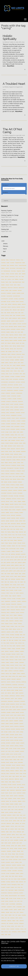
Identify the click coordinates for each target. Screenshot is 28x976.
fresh (19, 545)
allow (19, 312)
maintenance (3, 648)
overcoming (18, 681)
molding (7, 665)
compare (3, 393)
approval (13, 321)
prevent (22, 729)
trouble (14, 898)
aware (19, 332)
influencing (3, 612)
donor (13, 476)
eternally (6, 509)
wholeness (11, 923)
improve (12, 606)
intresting (20, 623)
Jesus (16, 276)
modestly (16, 662)
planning (7, 706)
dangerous (15, 437)
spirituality (3, 845)
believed (6, 337)
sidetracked (18, 831)
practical (19, 715)
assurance (24, 323)
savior (24, 815)
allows (16, 312)
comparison (7, 393)
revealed (7, 804)
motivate (12, 668)
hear (8, 581)
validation (3, 912)
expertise (3, 520)
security (10, 820)
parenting (8, 690)
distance (3, 473)
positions (10, 709)
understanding (19, 904)
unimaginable (19, 906)
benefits (24, 340)
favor (14, 529)
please (17, 706)
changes (16, 368)
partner (12, 690)
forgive (6, 543)
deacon (6, 440)
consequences (23, 418)
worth (6, 934)
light (12, 640)
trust (15, 901)
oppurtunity (3, 681)
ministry (23, 656)
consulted (8, 423)
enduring (3, 501)
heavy (15, 581)
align (5, 312)
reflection (17, 770)
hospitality (3, 590)
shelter (7, 831)
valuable (7, 912)
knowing (7, 634)
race (16, 756)
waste (16, 917)
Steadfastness (4, 287)
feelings (13, 531)
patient (17, 693)
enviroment (11, 507)
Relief (23, 282)
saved (21, 815)
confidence (16, 407)
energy (15, 501)
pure (6, 751)
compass (8, 395)
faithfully (18, 523)
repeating (22, 787)
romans (5, 809)
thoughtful (3, 887)
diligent (6, 462)
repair (18, 787)
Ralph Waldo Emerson (16, 282)
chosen (7, 373)
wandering (12, 917)
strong (17, 854)
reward (20, 804)
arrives (7, 323)
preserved (7, 726)
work (25, 928)
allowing (12, 312)
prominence (20, 737)
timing (19, 887)
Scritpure (7, 284)
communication (16, 387)
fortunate (19, 543)
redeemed (18, 765)
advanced (24, 304)
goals (25, 559)
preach (7, 720)
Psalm (10, 282)
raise (23, 756)
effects (22, 479)
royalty (9, 809)
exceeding (16, 512)
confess (11, 407)
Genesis (7, 268)
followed (6, 537)
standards (24, 845)
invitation (12, 626)
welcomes (21, 920)
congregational (13, 415)
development (9, 459)
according (16, 298)
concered (3, 404)
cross (19, 434)
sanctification (3, 815)
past (6, 693)
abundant (20, 290)
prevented (13, 729)
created (14, 432)
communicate (9, 387)
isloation (10, 629)
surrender (9, 870)
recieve (15, 762)
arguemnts (21, 321)
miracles (3, 659)
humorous (3, 593)
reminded (9, 784)
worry (10, 931)
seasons (24, 817)
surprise (16, 867)
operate (20, 676)
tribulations (22, 895)
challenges (3, 368)
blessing (11, 348)
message (3, 656)
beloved (11, 340)
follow (22, 537)
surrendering (3, 870)
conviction (22, 426)
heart (6, 581)
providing (23, 748)
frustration (9, 551)
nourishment (15, 670)
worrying (6, 931)
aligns (2, 312)
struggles (12, 856)
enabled (24, 490)
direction (14, 462)
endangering (8, 498)
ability (10, 290)
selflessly (17, 823)
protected (12, 745)
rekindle (6, 779)
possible (13, 712)
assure (6, 326)
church (10, 373)
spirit (16, 845)
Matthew (17, 279)
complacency (3, 398)
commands (18, 382)
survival (7, 873)
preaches (3, 720)
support (23, 865)
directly (18, 462)
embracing (12, 484)
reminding (19, 784)
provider (10, 748)
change (20, 368)
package (20, 687)
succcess (24, 859)
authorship (3, 332)
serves (16, 826)
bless (15, 348)
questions (9, 756)
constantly (23, 420)
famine (16, 526)
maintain (23, 645)
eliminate (10, 482)
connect (13, 418)
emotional (3, 487)
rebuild (7, 762)
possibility (9, 712)
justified (16, 631)
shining (14, 831)
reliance (6, 781)
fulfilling (13, 551)
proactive (3, 734)
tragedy (16, 890)
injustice (17, 612)
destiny (11, 454)
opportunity (3, 679)
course (10, 432)
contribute (3, 426)
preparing (11, 723)
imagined (14, 595)
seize (24, 820)
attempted (11, 326)
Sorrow (15, 284)
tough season (11, 890)
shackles (12, 829)
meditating (17, 651)
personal (7, 704)
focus (2, 537)
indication (24, 606)
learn (20, 637)
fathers (5, 529)
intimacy (11, 623)
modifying (3, 665)
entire (2, 507)
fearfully (17, 529)
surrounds (3, 873)
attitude (24, 326)
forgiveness (20, 540)
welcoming (3, 923)
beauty (7, 334)
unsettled (6, 909)
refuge (21, 773)
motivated (7, 668)
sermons (12, 826)
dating (2, 440)
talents (16, 876)
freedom (13, 545)
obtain (6, 676)
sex (8, 829)
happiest (16, 573)
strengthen (9, 851)
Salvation (3, 284)
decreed (7, 443)
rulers (12, 809)
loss (23, 643)
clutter (2, 376)
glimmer (11, 559)
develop (14, 459)
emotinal (21, 484)
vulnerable (24, 915)
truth (21, 901)
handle (8, 573)
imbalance (19, 595)
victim (17, 912)
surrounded (14, 870)
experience (22, 518)
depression (13, 448)
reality (18, 759)
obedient (3, 673)
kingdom (3, 634)
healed (15, 576)
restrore (7, 801)
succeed (3, 862)
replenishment (18, 790)
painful (24, 687)
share (19, 829)
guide (14, 570)
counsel (2, 432)
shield (10, 831)
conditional (21, 404)
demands (19, 445)
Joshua (2, 279)
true (22, 898)
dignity (2, 462)
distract (21, 473)
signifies (13, 834)
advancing (14, 307)
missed (15, 659)
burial (22, 357)
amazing (7, 315)
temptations (23, 879)
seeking (14, 820)
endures (19, 498)
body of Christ (19, 348)
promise (12, 740)
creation (21, 432)
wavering (20, 917)
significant (9, 834)
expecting (13, 518)
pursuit (19, 754)
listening (24, 640)
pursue (11, 754)
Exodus (16, 265)
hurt (14, 593)
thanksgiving (14, 884)
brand (13, 351)
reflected (3, 770)
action (6, 304)
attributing (3, 329)
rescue (14, 792)
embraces (3, 484)
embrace (8, 484)
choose (22, 370)
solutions (18, 837)
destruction (3, 457)
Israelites (23, 273)
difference (18, 459)
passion (2, 693)
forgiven (2, 543)
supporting (19, 865)
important (3, 604)
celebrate (18, 365)
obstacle (2, 676)
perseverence (17, 701)
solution (22, 837)
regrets (10, 776)
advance (9, 307)
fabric (24, 520)
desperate (18, 451)
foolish (5, 540)
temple (18, 879)
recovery (13, 765)
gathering (13, 554)
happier (12, 573)
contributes (23, 423)
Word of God (10, 287)
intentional (16, 618)
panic (5, 690)
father (8, 529)
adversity (23, 307)
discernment (7, 465)
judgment (8, 631)
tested (17, 881)
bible (23, 343)
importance (24, 601)
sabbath (2, 812)
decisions (18, 440)
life (7, 640)
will (5, 926)
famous (20, 526)
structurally (21, 854)
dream (24, 476)
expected (8, 518)
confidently (21, 407)
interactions (11, 620)
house (7, 590)
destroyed (16, 454)
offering (13, 676)
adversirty (18, 307)
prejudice (11, 720)
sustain (2, 876)
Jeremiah (6, 276)
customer (10, 437)
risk (18, 806)
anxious (6, 318)
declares (3, 443)
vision (13, 915)
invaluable (3, 626)
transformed (10, 892)
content (18, 423)
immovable (18, 598)
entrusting (6, 507)
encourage (16, 495)
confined (7, 409)
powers (11, 715)
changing (3, 370)
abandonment (21, 287)
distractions (12, 473)
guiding (18, 570)
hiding (2, 584)
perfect (2, 698)
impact (2, 601)
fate (2, 529)
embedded (14, 482)
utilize (23, 909)
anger (14, 315)
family (13, 526)
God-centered (12, 268)
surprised (7, 867)
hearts (2, 581)
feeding (9, 531)
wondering (17, 928)
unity (2, 909)
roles (2, 809)
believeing (11, 337)
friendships (23, 545)
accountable (3, 301)
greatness (17, 565)
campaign (12, 359)
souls (6, 840)
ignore (2, 595)
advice (2, 309)
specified (14, 842)
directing (10, 462)
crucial (22, 434)
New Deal (21, 279)
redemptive (13, 767)
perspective (12, 704)
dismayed (7, 470)
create (18, 432)
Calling (7, 259)
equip (2, 509)
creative (2, 434)
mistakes (3, 662)
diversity (3, 476)
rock (24, 806)
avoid (16, 332)
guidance (11, 570)
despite (2, 454)
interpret (6, 623)
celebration (23, 365)
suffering (17, 862)
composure (8, 401)
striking (2, 854)
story (8, 848)
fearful (21, 529)
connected (19, 415)
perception (6, 695)
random (2, 759)
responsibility (21, 795)
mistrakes (12, 662)
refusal (24, 773)
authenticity (13, 329)
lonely (16, 643)
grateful (24, 562)
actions (2, 304)
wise (16, 926)
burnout (2, 359)
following (18, 537)
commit (20, 384)
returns (23, 801)
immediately (3, 598)
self (20, 823)
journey (18, 629)
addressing (14, 304)
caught (14, 365)
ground (9, 568)
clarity (24, 373)
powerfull (3, 715)
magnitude (18, 645)
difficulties (23, 459)
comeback (12, 376)
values (11, 912)
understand (3, 906)
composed (3, 401)
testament (13, 881)
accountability (21, 298)
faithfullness (13, 523)
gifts (23, 556)
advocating (7, 309)
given (2, 559)
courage (6, 432)
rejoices (24, 776)
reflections (12, 770)
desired (6, 451)
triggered (3, 898)
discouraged (3, 468)
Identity (16, 273)
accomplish (11, 298)
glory (22, 559)
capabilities (17, 359)
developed (3, 459)
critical (16, 434)
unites (23, 906)
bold (6, 351)
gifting (20, 556)
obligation (14, 673)
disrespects (18, 470)
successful (7, 862)
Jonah (22, 276)
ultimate (3, 904)
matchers (7, 651)
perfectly (22, 695)
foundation (9, 545)
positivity (19, 709)
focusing (24, 534)
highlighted (7, 584)
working (21, 928)
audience (8, 329)
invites (16, 626)
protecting (17, 745)
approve (17, 321)
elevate (5, 482)
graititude (20, 562)
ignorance (21, 593)
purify (9, 751)
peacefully (21, 693)
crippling (12, 434)
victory (2, 915)
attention (15, 326)
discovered (22, 468)
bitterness (7, 345)
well (7, 923)
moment (16, 665)
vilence (6, 915)
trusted (2, 901)
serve (19, 826)
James (2, 276)
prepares (3, 723)
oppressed (13, 679)
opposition (9, 679)
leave (23, 637)
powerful (7, 715)
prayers (13, 718)
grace (16, 562)
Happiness (19, 271)
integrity (15, 615)
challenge (8, 368)
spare (25, 840)
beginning (11, 334)
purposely (22, 751)
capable (2, 362)
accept (22, 293)
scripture (6, 817)
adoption (19, 304)
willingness (21, 923)
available (8, 332)
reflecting (7, 770)
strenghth (20, 848)
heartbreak (13, 579)
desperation (23, 451)
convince (7, 429)
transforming (15, 892)
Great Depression (6, 271)
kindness (21, 631)
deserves (22, 448)
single (20, 834)
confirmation (16, 409)
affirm (11, 309)
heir (18, 581)
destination (7, 454)
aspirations (14, 323)
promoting (3, 742)
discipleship (13, 465)
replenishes (12, 790)
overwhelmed (21, 684)
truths (18, 901)
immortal (13, 598)
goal (2, 562)
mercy (21, 654)
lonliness (20, 643)
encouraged (20, 493)
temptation (3, 881)
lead (14, 637)
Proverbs (3, 282)
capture (15, 362)
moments (12, 665)
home (11, 584)
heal (9, 579)
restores (18, 798)
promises (7, 740)
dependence (3, 448)
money (20, 665)
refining (21, 767)
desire (14, 451)
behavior (20, 334)
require (6, 792)
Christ (22, 259)
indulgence (3, 609)
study (7, 859)
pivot (21, 704)
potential (17, 712)
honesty (14, 584)
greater (12, 565)
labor (24, 634)
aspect (10, 323)
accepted (14, 293)
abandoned (15, 287)
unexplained (9, 906)
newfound (10, 670)
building (2, 357)
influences (18, 609)
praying (20, 718)
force (8, 540)
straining (11, 848)
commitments (4, 384)
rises (16, 806)
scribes (2, 817)
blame (10, 345)
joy (21, 629)
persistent (3, 704)
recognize (3, 765)
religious (13, 781)
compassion (3, 395)
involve (6, 629)
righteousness (4, 806)
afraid (18, 309)
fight (25, 531)
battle (22, 332)
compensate (13, 395)
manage (13, 648)
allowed (8, 312)
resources (3, 795)
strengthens (3, 851)
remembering (4, 784)
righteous (10, 806)
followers (10, 537)
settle (6, 829)
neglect (6, 670)
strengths (14, 851)
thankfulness (3, 884)
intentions (21, 618)
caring (8, 365)
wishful (19, 926)
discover (2, 470)
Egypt (8, 265)
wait (6, 917)
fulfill (21, 551)
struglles (3, 859)
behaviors (16, 334)
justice (12, 631)
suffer (20, 862)
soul (8, 840)
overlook (2, 684)
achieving (21, 301)
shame (16, 829)
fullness (2, 554)
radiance (19, 756)
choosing (3, 373)
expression (12, 520)
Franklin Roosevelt (22, 265)
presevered (21, 726)
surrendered (20, 867)
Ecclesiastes (3, 265)
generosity (23, 554)
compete (18, 395)
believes (23, 337)
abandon (3, 290)
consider (8, 420)
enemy (11, 501)
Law (6, 279)
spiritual (12, 845)
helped (21, 581)
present (2, 726)
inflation (8, 609)
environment (17, 507)
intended (3, 618)
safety (19, 812)
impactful (23, 598)
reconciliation (8, 765)
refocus (7, 773)
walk (8, 917)
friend (7, 548)
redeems (23, 765)
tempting (8, 881)
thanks (18, 884)
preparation (16, 720)
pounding (22, 712)
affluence (15, 309)
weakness (9, 920)
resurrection (14, 801)
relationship (17, 779)
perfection (18, 695)
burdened (10, 357)
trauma (2, 895)
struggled (8, 856)
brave (20, 351)
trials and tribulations (13, 895)
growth (20, 568)
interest (20, 620)
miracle (6, 659)
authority (23, 329)
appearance (14, 318)
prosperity (22, 742)
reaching (6, 759)
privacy (14, 731)
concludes (16, 404)
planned (2, 706)
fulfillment (17, 551)
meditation (22, 651)
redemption (7, 767)
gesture (16, 556)
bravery (17, 351)
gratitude (8, 565)
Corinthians (3, 262)
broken (23, 354)
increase (16, 606)
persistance (22, 701)
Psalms (6, 282)
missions (20, 659)
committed (16, 384)
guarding (3, 570)
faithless (6, 526)
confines (11, 409)
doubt (16, 476)
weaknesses (3, 920)
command (23, 382)
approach (8, 321)
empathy (16, 487)
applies (19, 318)
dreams (20, 476)
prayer (17, 718)
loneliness (12, 643)
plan (10, 706)
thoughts (8, 887)
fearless (2, 531)
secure (6, 820)
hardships (3, 576)
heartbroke (18, 579)
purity (13, 751)
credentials (7, 434)
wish (22, 926)
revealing (11, 804)
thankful (9, 884)
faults (11, 529)
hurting (11, 593)
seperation (8, 826)
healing (19, 576)
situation (7, 837)
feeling (16, 531)
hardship (7, 576)
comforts (3, 379)
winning (8, 926)
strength (18, 851)
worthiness (23, 931)
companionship (10, 390)
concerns (7, 404)
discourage (16, 468)
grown (17, 568)
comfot (10, 379)
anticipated (18, 315)
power (15, 715)
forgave (15, 540)
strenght (24, 848)
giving (8, 559)
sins (2, 837)
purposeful (17, 751)
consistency (13, 420)
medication (11, 651)
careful (22, 362)
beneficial (15, 340)
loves (5, 645)
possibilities (3, 712)
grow (24, 568)
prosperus (3, 745)
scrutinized (11, 817)
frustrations (3, 551)
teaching (3, 879)
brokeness (13, 354)
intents (7, 620)
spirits (20, 842)
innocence (22, 612)
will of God (16, 923)
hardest (23, 573)
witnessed (3, 928)
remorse (6, 787)
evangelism (18, 509)
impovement (13, 604)
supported (14, 865)
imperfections (7, 601)
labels (21, 634)
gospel (12, 562)
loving (10, 645)
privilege (21, 731)
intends (11, 618)
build (6, 357)
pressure (3, 729)
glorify (15, 559)
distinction (7, 473)
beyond (17, 343)
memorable (8, 654)
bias (20, 343)
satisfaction (9, 815)
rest (10, 801)
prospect (18, 742)
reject (21, 776)
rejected (17, 776)
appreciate (23, 318)
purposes (3, 754)
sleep (11, 837)
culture (2, 437)
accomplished (9, 296)
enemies (7, 501)
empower (15, 490)
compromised (14, 401)
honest (18, 584)
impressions (19, 604)
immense (9, 598)
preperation (16, 723)
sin (4, 837)
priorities (10, 731)
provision (3, 751)
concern (11, 404)
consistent (18, 420)
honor (6, 587)
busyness (7, 359)
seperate (3, 826)
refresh (17, 773)
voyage (19, 915)
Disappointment (18, 262)
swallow (6, 876)
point (7, 709)
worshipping (14, 931)
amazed (2, 315)
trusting (6, 901)
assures (2, 326)
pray (24, 718)
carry (11, 365)
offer (17, 676)
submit (19, 859)
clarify (21, 373)
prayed (9, 718)
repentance (3, 790)
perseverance (10, 701)
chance (12, 368)
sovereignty (16, 840)
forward (23, 543)
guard (7, 570)
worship (19, 931)
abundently (3, 293)
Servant (11, 284)
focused (20, 534)
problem (7, 734)
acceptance (9, 293)
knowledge (17, 634)
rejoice (2, 779)
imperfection (13, 601)
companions (16, 390)
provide (18, 748)
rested (2, 798)
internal (2, 623)
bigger (2, 345)
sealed (16, 817)
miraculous (11, 659)
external (20, 520)
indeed (20, 606)
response (16, 795)
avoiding (12, 332)
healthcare (23, 576)
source (11, 840)
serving (2, 829)
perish (16, 698)
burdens (14, 357)
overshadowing (8, 684)
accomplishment (4, 298)
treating (6, 895)
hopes (17, 587)
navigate (23, 668)
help (25, 581)
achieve (17, 301)
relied (10, 781)
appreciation (3, 321)
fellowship (21, 531)
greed (21, 565)
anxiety (2, 318)
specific (9, 842)
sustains (21, 873)
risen (13, 806)
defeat (24, 443)
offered (10, 676)
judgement (3, 631)
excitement (3, 515)
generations (18, 554)
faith (10, 526)
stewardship (3, 848)
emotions (8, 487)
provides (14, 748)
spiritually (8, 845)
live (2, 643)
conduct (2, 407)
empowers (10, 490)
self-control (3, 823)
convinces (3, 429)
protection (21, 745)
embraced (20, 482)
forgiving (10, 543)
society (14, 837)
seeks (18, 820)
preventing (18, 729)
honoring (3, 587)
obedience (21, 670)
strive (6, 854)
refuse (6, 776)
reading (14, 759)
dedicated (11, 443)
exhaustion (13, 515)
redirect (17, 767)
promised (3, 740)
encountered (3, 493)
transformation (21, 890)
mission (24, 659)
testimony (21, 881)
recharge (11, 762)
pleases (13, 706)
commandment (12, 382)
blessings (7, 348)
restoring (23, 798)
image (10, 595)
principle (5, 731)
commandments (4, 382)
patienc (13, 693)
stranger (15, 848)
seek (21, 820)
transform (21, 892)
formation (15, 543)
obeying (7, 673)
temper (15, 879)
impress (8, 606)
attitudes (20, 326)
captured (11, 362)
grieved (2, 568)
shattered (3, 831)
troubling (18, 898)
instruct (11, 615)
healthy (2, 579)
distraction (18, 473)
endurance (14, 498)
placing (24, 704)
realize (21, 759)
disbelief (3, 465)
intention (3, 620)
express (16, 520)
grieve (6, 568)
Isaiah (20, 273)
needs (2, 670)
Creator (7, 262)
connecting (3, 418)
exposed (7, 520)
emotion (12, 487)
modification (21, 662)
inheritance (12, 612)
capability (22, 359)
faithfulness (23, 523)
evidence (3, 512)
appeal (10, 318)
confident (3, 409)
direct (22, 462)
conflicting (3, 412)
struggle (16, 856)
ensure (20, 504)
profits (7, 737)
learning (17, 637)
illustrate (6, 595)
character (7, 370)
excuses (8, 515)
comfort (6, 379)
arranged (3, 323)
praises (2, 718)
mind (20, 656)
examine (12, 512)
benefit (2, 343)
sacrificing (11, 812)
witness (7, 928)
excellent (21, 512)
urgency (15, 909)
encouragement (4, 495)
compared (21, 390)
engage (2, 504)
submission (15, 859)
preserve (11, 726)
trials (19, 895)
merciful (18, 654)
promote (20, 740)
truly (25, 898)
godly (5, 562)
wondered (12, 928)
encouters (3, 498)
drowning (7, 479)
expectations (18, 515)
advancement (4, 307)
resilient (23, 792)
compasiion (13, 393)
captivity (6, 362)
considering (3, 420)
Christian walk (12, 259)
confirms (21, 409)
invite (19, 626)
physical (17, 704)
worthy (2, 934)
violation (10, 915)
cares (2, 365)
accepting (18, 293)
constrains (3, 423)
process (20, 734)
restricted (3, 801)
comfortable (17, 376)
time (16, 887)
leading (7, 637)
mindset (16, 656)
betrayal (9, 343)
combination (7, 376)
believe (2, 340)
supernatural (8, 865)
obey (11, 673)
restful (6, 798)
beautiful (3, 334)
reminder (14, 784)
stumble (10, 859)
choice (19, 370)
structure (3, 856)
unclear (6, 904)
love (8, 645)
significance (3, 834)
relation (21, 779)
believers (15, 337)
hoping (23, 587)
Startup (18, 284)
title (21, 887)
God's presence (19, 268)
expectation (3, 518)
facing (2, 523)
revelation (16, 804)
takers (13, 876)
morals (24, 665)
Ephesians (12, 265)
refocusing (3, 773)
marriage (23, 648)
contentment (13, 423)
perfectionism (12, 695)
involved (2, 629)
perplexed (20, 698)
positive (14, 709)
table (10, 876)
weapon (13, 920)
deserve (2, 451)
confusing (3, 415)
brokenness (18, 354)
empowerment (4, 490)
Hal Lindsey (13, 271)
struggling (21, 856)
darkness (23, 437)
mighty (7, 656)
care (5, 365)
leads (11, 637)
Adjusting (3, 259)
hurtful (7, 593)
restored (14, 798)
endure (22, 498)
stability (19, 845)
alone (22, 312)
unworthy (11, 909)
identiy (17, 593)
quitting (13, 756)
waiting (2, 917)
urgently (19, 909)
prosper (7, 745)
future (6, 554)
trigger (7, 898)
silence (17, 834)
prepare (7, 723)
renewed (11, 787)
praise (6, 718)
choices (15, 370)
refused (2, 776)
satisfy (17, 815)
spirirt (17, 842)
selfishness (8, 823)
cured (6, 437)
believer (19, 337)
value (14, 912)
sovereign (21, 840)
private (17, 731)
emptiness (20, 490)
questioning (3, 756)
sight (23, 831)
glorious (19, 559)
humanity (11, 590)
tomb (6, 890)
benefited (20, 340)
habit (5, 573)
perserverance (4, 701)
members (3, 654)
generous (3, 556)
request (2, 792)
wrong (9, 934)
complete (14, 398)
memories (13, 654)
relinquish (18, 781)
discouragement (10, 468)
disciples (18, 465)
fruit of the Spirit (12, 548)
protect (7, 748)
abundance (14, 290)
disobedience (12, 470)
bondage (10, 351)
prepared (21, 720)
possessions (23, 709)
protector (3, 748)
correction (18, 429)
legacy (4, 640)
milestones (11, 656)
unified (13, 906)
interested (17, 620)
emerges (17, 484)
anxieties (23, 315)
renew (14, 787)
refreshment (12, 773)
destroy (20, 454)
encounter (15, 493)
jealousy (14, 629)
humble (15, 590)
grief (23, 565)
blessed (22, 345)
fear (6, 531)
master (2, 651)
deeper (20, 443)
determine (20, 457)
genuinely (8, 556)
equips (22, 507)
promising (16, 740)
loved (2, 645)
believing (7, 340)
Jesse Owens (12, 276)
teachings (21, 876)
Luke (13, 279)
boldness (3, 351)
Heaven (23, 271)
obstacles (23, 673)
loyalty (14, 645)
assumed (19, 323)
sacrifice (6, 812)
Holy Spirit (12, 273)
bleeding (18, 345)
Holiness (7, 273)
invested (7, 626)
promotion (13, 742)
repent (8, 790)
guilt (24, 570)
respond (11, 795)
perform (12, 698)
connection (8, 418)
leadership (3, 637)
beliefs (24, 334)
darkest (19, 437)
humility (20, 590)
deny (22, 445)
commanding (21, 379)
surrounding (20, 870)
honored (22, 584)
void (16, 915)
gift (25, 556)
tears (9, 879)
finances (9, 534)
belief (2, 337)
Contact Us (14, 966)
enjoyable (12, 504)
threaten (12, 887)
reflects (21, 770)
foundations (3, 545)
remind (2, 787)
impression (3, 606)
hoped (9, 587)
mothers (3, 668)
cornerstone (12, 429)
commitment (10, 384)
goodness (8, 562)
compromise (20, 401)
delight (5, 445)
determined (15, 457)
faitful (9, 523)
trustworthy (11, 901)
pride (2, 731)
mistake (7, 662)
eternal (10, 509)
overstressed (14, 684)
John (20, 276)
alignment (22, 309)
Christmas (18, 259)
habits (2, 573)
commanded (15, 379)
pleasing (21, 706)
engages (23, 501)
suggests (3, 865)
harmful (11, 576)
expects (17, 518)
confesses (7, 407)
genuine (12, 556)
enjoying (16, 504)
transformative (4, 892)
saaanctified (20, 809)
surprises (11, 867)
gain (9, 554)
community (3, 390)
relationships (11, 779)
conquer (17, 418)
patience (9, 693)
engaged (19, 501)
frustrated (22, 548)
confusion (8, 415)
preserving (16, 726)
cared (19, 362)
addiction (10, 304)
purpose (7, 754)
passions (21, 690)
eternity (13, 509)
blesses (2, 348)
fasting (23, 526)
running (16, 809)
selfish (13, 823)
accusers (8, 301)
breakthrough (4, 354)
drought (2, 479)
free (17, 545)
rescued (10, 792)
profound (11, 737)
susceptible (12, 873)
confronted (18, 412)
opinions (24, 676)
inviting (22, 626)
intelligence (20, 615)
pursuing (15, 754)
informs (8, 612)
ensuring (24, 504)
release (2, 781)
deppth (8, 448)
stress (22, 851)
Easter (23, 262)
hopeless (13, 587)
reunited (3, 804)
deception (13, 440)
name (19, 668)
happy (20, 573)
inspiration (3, 615)
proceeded (12, 734)
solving (2, 840)
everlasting (24, 509)
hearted (22, 579)
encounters (9, 493)
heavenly (12, 581)
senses (23, 823)
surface (2, 867)
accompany (3, 296)
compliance (19, 398)
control (12, 426)
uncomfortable (12, 904)
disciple (22, 465)
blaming (14, 345)
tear (12, 879)
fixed (16, 534)
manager (9, 648)
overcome (13, 681)
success (12, 862)
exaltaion (7, 512)
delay (2, 445)
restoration (10, 798)
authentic (18, 329)
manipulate (18, 648)
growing (13, 568)
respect (7, 795)
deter (24, 457)
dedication (16, 443)
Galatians (3, 268)
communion (22, 387)
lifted (10, 640)
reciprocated (20, 762)
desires (10, 451)
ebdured (14, 479)
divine (6, 476)
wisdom (12, 926)
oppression (18, 679)
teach (6, 879)
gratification (3, 565)
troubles (10, 898)
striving (9, 854)
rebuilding (3, 762)
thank (22, 884)
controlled (8, 426)
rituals (21, 806)
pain (2, 690)
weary (17, 920)
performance (7, 698)
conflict (7, 412)
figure (2, 534)
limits (20, 640)
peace (2, 695)
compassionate (19, 393)
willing (2, 926)
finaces (5, 534)
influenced (12, 609)
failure (5, 523)
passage (16, 690)
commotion (3, 387)
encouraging (21, 495)
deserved (18, 448)
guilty (21, 570)
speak (2, 842)
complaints (9, 398)
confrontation (12, 412)
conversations (17, 426)
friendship (3, 548)
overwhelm (10, 687)
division (10, 476)
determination (9, 457)
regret (13, 776)
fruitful (17, 548)
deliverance (10, 445)
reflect (24, 770)
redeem (2, 767)
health (6, 579)
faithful (2, 526)
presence (21, 723)
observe (18, 673)
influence (22, 609)
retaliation (19, 801)
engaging (7, 504)
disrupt (23, 470)
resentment (19, 792)
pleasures (3, 709)
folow (2, 540)
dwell (11, 479)
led (1, 640)
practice (23, 715)
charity (11, 370)
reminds (23, 784)
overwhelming (4, 687)
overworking (15, 687)
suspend (17, 873)
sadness (15, 812)
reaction (10, 759)
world (2, 931)
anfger (11, 315)
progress (15, 737)
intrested (15, 623)
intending (7, 618)
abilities (6, 290)
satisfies (14, 815)
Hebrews (3, 273)
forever (11, 540)
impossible (8, 604)
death (9, 440)
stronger (13, 854)
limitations (16, 640)
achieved (13, 301)
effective (19, 479)
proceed (16, 734)
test (25, 881)
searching (20, 817)
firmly (13, 534)
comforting (23, 376)
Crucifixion (12, 262)
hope (21, 587)
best (6, 343)
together (3, 890)
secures (2, 820)
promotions (8, 742)
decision (22, 440)
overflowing (23, 681)
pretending (8, 729)
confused (22, 412)
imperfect (19, 601)
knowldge (12, 634)
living (4, 643)
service (22, 826)
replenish (24, 790)
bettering (13, 343)
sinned (24, 834)
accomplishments (16, 296)
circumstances (16, 373)
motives (16, 668)
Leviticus (9, 279)
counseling (23, 429)
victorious (21, 912)
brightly (8, 354)
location (7, 643)
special (5, 842)
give (5, 559)
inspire (7, 615)
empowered (21, 487)
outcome (8, 681)
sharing (22, 829)
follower (14, 537)
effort (2, 482)
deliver (14, 445)
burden (18, 357)
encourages (10, 495)
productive (3, 737)
